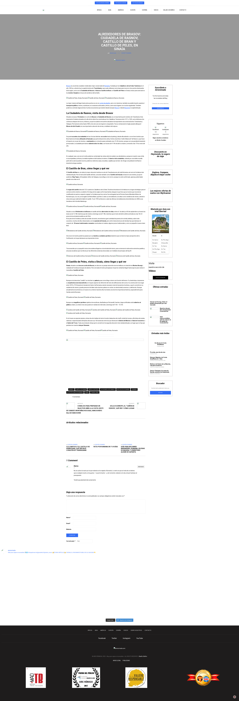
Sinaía (87, 392)
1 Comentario (76, 397)
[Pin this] (122, 56)
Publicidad (126, 660)
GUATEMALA (157, 373)
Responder (141, 466)
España (144, 10)
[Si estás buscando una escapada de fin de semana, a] (194, 575)
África (99, 10)
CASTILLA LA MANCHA (155, 367)
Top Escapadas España (102, 2)
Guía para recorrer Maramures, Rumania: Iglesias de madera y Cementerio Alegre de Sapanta (133, 449)
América (121, 10)
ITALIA (162, 346)
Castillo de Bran (81, 389)
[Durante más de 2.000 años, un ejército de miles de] (224, 576)
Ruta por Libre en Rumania (75, 392)
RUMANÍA (128, 53)
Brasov (68, 86)
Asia (109, 10)
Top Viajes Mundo (137, 2)
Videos (156, 10)
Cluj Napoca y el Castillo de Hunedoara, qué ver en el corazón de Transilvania (78, 448)
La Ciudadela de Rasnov (108, 389)
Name (68, 517)
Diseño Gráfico (143, 656)
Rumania (107, 86)
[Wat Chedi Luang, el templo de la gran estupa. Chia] (44, 569)
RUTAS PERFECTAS (161, 360)
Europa (132, 10)
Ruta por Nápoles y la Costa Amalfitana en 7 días (158, 358)
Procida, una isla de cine (157, 352)
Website (68, 529)
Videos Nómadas (160, 277)
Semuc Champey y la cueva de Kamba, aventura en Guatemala (159, 371)
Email (68, 523)
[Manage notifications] (234, 696)
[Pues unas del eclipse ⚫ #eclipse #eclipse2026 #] (104, 559)
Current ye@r (70, 541)
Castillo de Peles (93, 389)
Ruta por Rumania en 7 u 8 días (106, 447)
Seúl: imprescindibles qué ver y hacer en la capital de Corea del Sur (165, 320)
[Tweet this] (119, 56)
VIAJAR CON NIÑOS (169, 10)
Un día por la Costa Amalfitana (160, 343)
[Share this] (116, 56)
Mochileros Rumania (123, 389)
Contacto (182, 10)
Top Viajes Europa (120, 2)
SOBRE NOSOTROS (136, 630)
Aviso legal (117, 660)
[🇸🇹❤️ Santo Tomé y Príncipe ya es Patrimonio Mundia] (14, 579)
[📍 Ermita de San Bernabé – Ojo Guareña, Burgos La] (164, 585)
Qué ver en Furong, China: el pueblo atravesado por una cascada (158, 303)
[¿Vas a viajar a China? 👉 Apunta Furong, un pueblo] (74, 575)
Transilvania (94, 392)
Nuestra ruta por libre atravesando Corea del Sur (165, 310)
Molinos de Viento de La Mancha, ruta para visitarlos (160, 364)
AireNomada (113, 53)
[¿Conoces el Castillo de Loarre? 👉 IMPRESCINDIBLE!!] (134, 578)
